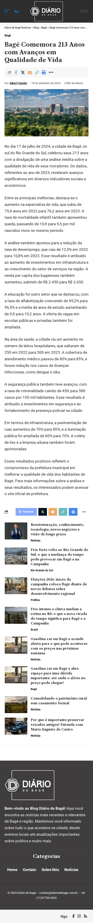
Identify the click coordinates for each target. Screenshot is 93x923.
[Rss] (85, 916)
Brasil (34, 629)
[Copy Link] (37, 72)
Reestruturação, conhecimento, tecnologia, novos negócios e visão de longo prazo (57, 529)
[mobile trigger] (8, 11)
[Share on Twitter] (23, 72)
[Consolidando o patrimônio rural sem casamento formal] (16, 704)
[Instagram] (79, 916)
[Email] (30, 72)
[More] (51, 72)
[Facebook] (73, 916)
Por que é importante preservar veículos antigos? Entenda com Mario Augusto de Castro (57, 724)
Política (35, 600)
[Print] (44, 72)
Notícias (35, 540)
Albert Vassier (18, 83)
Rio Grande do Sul (42, 570)
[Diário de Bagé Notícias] (46, 11)
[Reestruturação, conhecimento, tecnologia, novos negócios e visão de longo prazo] (16, 530)
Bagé (8, 35)
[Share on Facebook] (16, 72)
